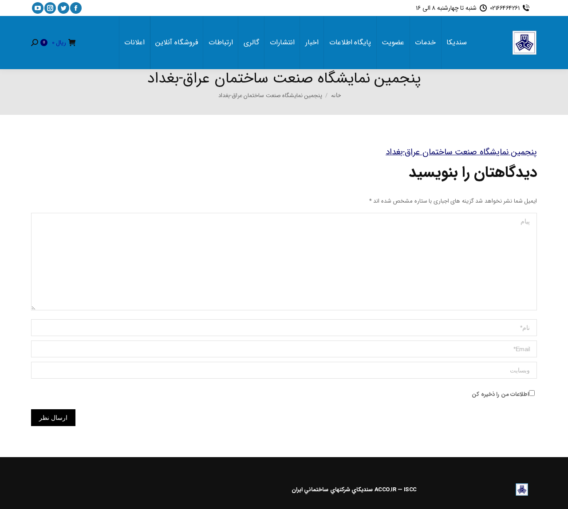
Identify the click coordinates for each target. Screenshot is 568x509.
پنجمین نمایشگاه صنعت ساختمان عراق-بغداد (461, 152)
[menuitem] (456, 42)
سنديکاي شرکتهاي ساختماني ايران (332, 489)
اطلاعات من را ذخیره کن (500, 394)
